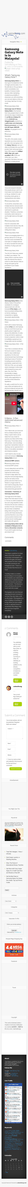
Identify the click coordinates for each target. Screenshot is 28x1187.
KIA (10, 1142)
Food (14, 1135)
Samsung (18, 1147)
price (17, 1146)
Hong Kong (12, 1141)
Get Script (8, 1122)
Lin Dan (13, 1143)
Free (22, 1139)
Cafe (6, 1133)
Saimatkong (10, 64)
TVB (20, 1149)
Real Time (13, 1122)
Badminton (15, 1132)
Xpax (6, 1150)
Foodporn (8, 1137)
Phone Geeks (15, 633)
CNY (6, 1136)
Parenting (16, 1145)
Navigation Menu (15, 41)
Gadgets (6, 1141)
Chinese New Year (15, 1133)
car (8, 1133)
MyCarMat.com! (9, 826)
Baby (10, 1132)
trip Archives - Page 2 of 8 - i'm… (13, 1088)
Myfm (12, 1145)
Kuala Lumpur (17, 1142)
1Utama (10, 1130)
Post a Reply (16, 680)
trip (18, 1149)
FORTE (19, 1139)
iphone (17, 1141)
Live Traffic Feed (13, 1084)
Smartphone (8, 1149)
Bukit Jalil (21, 1132)
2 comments (17, 66)
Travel (14, 1149)
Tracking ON (18, 1122)
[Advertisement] (14, 17)
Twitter (12, 617)
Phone (11, 1146)
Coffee (9, 1136)
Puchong (8, 1147)
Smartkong (14, 1073)
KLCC (13, 1142)
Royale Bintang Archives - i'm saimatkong (11, 1099)
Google (6, 617)
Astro (7, 1132)
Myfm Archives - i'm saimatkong (12, 1094)
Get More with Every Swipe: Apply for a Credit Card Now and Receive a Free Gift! (14, 870)
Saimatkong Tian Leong (12, 1071)
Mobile (8, 1145)
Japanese (7, 1142)
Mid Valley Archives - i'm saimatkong (13, 1109)
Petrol (8, 1146)
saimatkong (13, 1074)
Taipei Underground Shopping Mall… (12, 1120)
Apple (17, 1130)
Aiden (14, 1130)
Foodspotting (11, 1139)
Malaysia (18, 1143)
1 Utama (6, 1130)
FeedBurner (18, 932)
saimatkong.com (21, 1182)
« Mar (6, 1172)
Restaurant (13, 1147)
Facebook (9, 617)
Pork (15, 1146)
